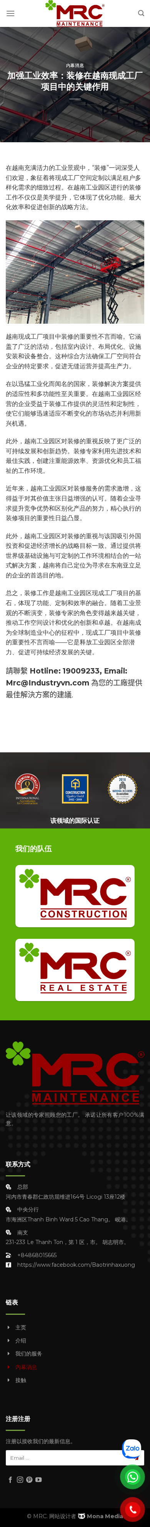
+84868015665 (37, 1255)
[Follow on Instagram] (20, 1480)
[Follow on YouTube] (38, 1480)
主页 (20, 1327)
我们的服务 (28, 1353)
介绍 (20, 1340)
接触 (20, 1380)
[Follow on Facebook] (10, 1480)
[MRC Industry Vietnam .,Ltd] (75, 13)
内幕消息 (75, 65)
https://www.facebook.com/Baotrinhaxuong (76, 1264)
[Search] (141, 13)
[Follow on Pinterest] (29, 1480)
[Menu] (10, 13)
